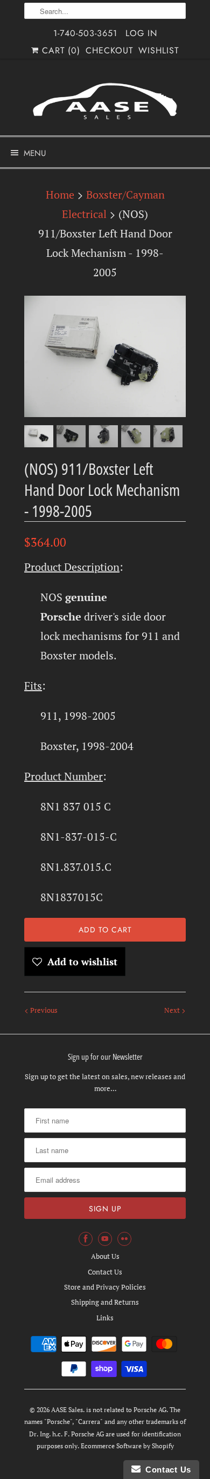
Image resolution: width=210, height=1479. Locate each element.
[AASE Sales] (105, 101)
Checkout (109, 50)
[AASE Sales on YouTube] (105, 1239)
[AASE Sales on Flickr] (124, 1239)
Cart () (59, 50)
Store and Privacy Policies (105, 1287)
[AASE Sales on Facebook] (86, 1239)
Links (105, 1318)
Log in (141, 33)
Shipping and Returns (105, 1302)
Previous (43, 1010)
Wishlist (158, 50)
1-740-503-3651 (85, 33)
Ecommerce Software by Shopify (127, 1446)
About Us (105, 1256)
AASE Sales (67, 1410)
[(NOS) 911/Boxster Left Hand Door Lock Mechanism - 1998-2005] (105, 356)
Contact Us (105, 1272)
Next (172, 1010)
